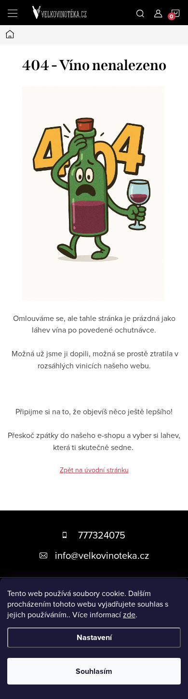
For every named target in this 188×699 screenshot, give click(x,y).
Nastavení (94, 637)
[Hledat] (140, 12)
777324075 (101, 535)
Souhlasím (94, 671)
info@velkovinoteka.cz (102, 555)
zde (129, 614)
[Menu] (12, 12)
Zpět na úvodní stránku (94, 470)
